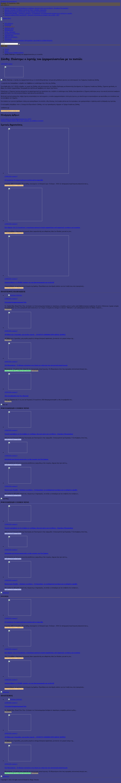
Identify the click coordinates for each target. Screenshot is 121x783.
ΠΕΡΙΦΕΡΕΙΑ (9, 30)
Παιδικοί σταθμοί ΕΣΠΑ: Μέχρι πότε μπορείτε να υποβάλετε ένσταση (22, 120)
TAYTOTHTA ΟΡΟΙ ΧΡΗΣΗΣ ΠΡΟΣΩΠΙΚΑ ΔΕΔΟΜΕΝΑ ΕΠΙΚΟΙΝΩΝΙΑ (28, 40)
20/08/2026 (8, 331)
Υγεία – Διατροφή (10, 32)
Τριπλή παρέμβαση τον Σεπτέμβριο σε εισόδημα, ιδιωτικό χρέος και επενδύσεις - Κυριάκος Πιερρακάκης (36, 8)
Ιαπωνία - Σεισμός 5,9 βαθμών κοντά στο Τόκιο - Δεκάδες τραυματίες (26, 10)
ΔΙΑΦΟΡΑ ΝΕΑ (10, 27)
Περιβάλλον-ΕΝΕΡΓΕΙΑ (12, 33)
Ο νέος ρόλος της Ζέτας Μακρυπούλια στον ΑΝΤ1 (16, 119)
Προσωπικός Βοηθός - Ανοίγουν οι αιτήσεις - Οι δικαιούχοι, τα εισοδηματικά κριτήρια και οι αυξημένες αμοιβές (38, 13)
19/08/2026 (8, 392)
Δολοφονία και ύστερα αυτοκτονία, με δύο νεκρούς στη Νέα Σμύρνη (25, 11)
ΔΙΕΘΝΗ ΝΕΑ (9, 28)
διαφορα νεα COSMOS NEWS (10, 111)
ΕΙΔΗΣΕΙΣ (8, 25)
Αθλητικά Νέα (9, 35)
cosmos (10, 64)
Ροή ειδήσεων (9, 23)
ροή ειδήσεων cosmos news (13, 439)
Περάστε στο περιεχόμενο (9, 1)
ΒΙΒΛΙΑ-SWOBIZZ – (11, 37)
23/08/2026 (8, 176)
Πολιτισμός (8, 39)
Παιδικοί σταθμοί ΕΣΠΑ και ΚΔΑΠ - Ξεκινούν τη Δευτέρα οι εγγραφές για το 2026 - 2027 (32, 15)
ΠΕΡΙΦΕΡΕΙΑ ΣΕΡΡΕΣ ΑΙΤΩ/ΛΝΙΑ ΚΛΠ (18, 371)
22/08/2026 (8, 224)
